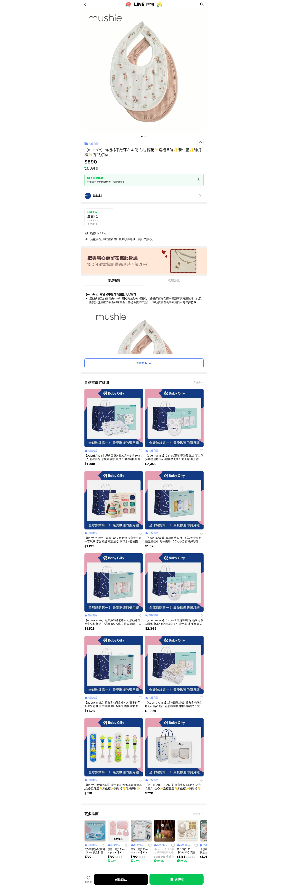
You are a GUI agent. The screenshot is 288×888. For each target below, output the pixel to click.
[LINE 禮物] (144, 4)
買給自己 (121, 879)
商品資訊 (114, 280)
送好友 (179, 879)
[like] (141, 451)
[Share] (200, 142)
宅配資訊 (174, 280)
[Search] (202, 4)
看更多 (197, 382)
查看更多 (141, 363)
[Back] (86, 4)
